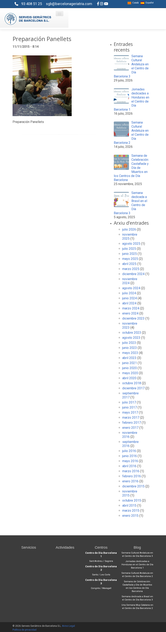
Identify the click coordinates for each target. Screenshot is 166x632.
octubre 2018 (131, 383)
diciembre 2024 (133, 274)
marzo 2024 (130, 308)
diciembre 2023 (133, 318)
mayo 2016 (130, 461)
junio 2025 (129, 254)
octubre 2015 (131, 500)
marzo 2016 (130, 471)
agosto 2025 (131, 244)
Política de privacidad (24, 629)
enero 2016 (130, 481)
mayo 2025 (130, 259)
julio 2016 (129, 451)
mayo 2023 (130, 353)
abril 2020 (129, 378)
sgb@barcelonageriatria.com (69, 4)
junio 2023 (129, 348)
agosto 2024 (131, 288)
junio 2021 (129, 363)
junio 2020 (129, 368)
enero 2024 (130, 313)
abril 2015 (129, 505)
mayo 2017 (130, 412)
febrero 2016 (131, 476)
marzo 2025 (130, 269)
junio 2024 (129, 298)
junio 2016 (129, 456)
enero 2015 (130, 516)
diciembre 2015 (133, 486)
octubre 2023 (131, 333)
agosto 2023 (131, 338)
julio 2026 (129, 229)
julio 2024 (129, 293)
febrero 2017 (131, 423)
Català (135, 3)
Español (148, 3)
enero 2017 (130, 428)
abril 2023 (129, 358)
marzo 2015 (130, 510)
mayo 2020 (130, 373)
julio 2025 (129, 249)
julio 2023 (129, 343)
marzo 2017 (130, 417)
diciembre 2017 (133, 388)
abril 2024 (129, 303)
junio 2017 (129, 407)
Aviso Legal (68, 626)
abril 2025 (129, 264)
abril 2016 (129, 466)
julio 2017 (129, 402)
